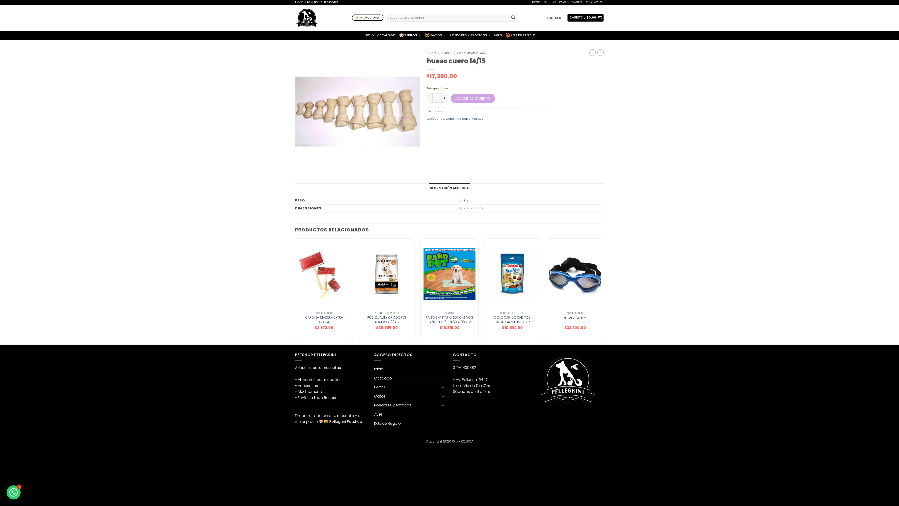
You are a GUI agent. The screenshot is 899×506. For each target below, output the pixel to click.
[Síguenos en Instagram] (545, 416)
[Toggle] (443, 387)
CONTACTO (594, 2)
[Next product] (592, 52)
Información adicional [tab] (449, 188)
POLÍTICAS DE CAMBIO (567, 2)
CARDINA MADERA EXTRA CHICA (324, 319)
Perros (408, 35)
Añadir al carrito (473, 98)
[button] (553, 18)
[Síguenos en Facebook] (536, 416)
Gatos (433, 35)
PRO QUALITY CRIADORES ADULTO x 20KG (386, 319)
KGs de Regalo (520, 35)
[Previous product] (600, 52)
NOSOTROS (540, 2)
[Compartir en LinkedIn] (465, 129)
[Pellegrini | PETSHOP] (307, 17)
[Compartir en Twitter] (439, 129)
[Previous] (295, 291)
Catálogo (386, 35)
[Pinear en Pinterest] (456, 129)
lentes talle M (575, 317)
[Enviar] (513, 18)
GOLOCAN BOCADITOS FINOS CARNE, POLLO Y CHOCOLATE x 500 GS (512, 321)
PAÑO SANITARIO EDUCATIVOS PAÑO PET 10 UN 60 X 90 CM (449, 319)
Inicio (369, 35)
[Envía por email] (448, 129)
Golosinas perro (471, 53)
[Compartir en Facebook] (431, 129)
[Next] (603, 291)
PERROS (447, 53)
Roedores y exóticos (468, 35)
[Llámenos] (606, 5)
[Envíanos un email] (553, 416)
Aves (498, 35)
